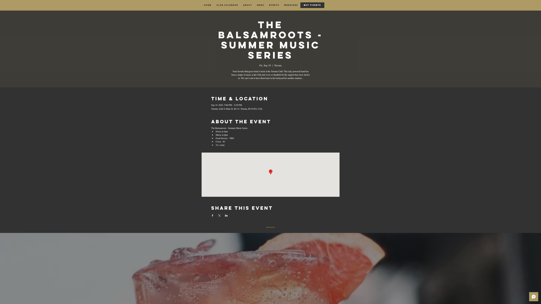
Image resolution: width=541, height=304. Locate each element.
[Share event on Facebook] (212, 215)
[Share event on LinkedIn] (226, 215)
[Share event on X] (219, 215)
